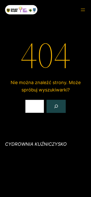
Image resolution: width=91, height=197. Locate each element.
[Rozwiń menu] (83, 10)
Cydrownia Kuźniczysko (36, 144)
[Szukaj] (56, 106)
